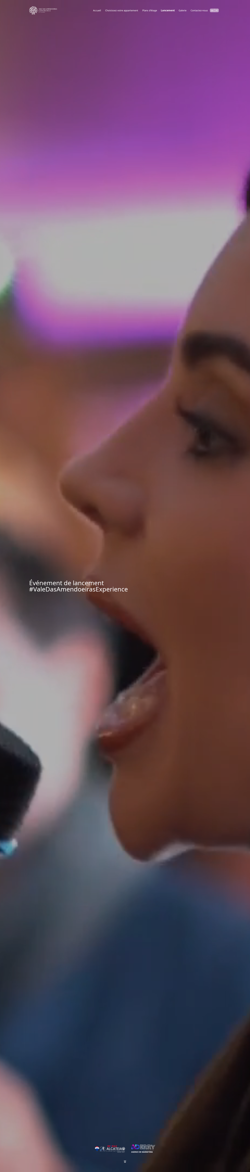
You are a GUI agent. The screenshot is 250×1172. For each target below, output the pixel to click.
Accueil (97, 10)
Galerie (182, 10)
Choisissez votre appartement (121, 10)
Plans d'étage (149, 10)
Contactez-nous (199, 10)
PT (217, 10)
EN (212, 10)
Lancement (168, 10)
